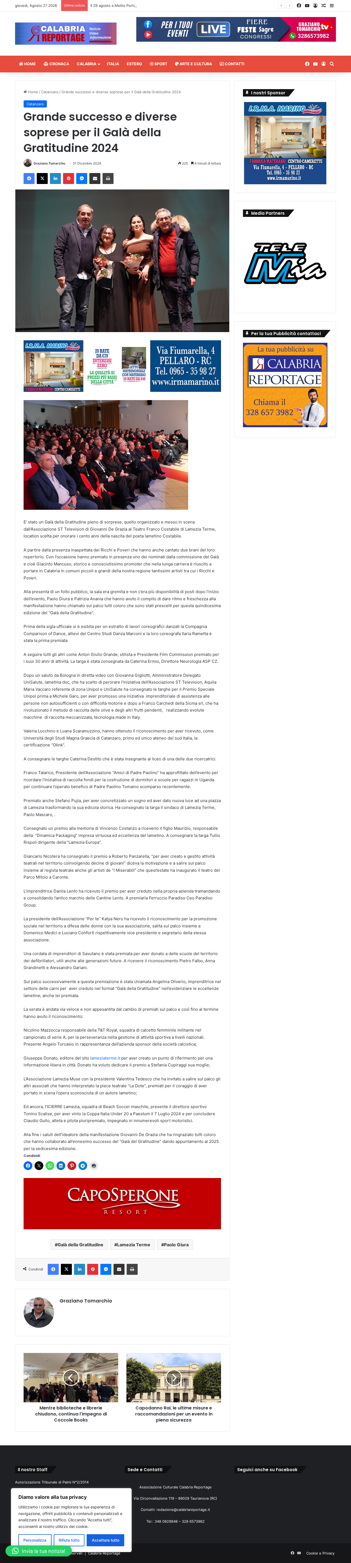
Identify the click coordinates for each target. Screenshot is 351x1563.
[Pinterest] (68, 178)
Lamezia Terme (133, 1244)
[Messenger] (81, 178)
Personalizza (34, 1540)
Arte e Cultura (195, 63)
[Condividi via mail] (94, 178)
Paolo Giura (176, 1244)
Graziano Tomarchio (49, 163)
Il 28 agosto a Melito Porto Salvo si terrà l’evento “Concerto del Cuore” (150, 5)
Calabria (86, 63)
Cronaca (59, 63)
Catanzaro (49, 92)
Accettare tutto (105, 1540)
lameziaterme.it (105, 1058)
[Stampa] (108, 178)
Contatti (234, 63)
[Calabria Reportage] (66, 33)
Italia (113, 63)
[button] (38, 1550)
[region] (71, 1520)
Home (29, 63)
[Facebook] (29, 178)
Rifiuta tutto (69, 1540)
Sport (160, 63)
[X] (42, 178)
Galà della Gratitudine (80, 1244)
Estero (134, 63)
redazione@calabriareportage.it (183, 1509)
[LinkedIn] (55, 178)
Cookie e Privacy (320, 1553)
